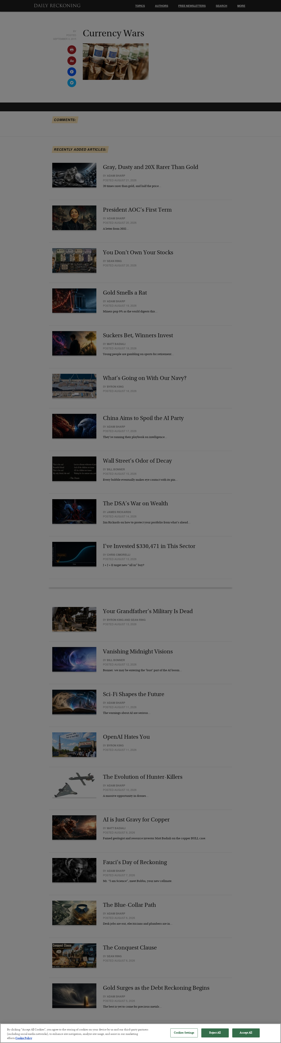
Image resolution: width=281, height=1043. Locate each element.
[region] (140, 1033)
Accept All (246, 1032)
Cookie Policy (23, 1038)
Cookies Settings (184, 1032)
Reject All (214, 1032)
